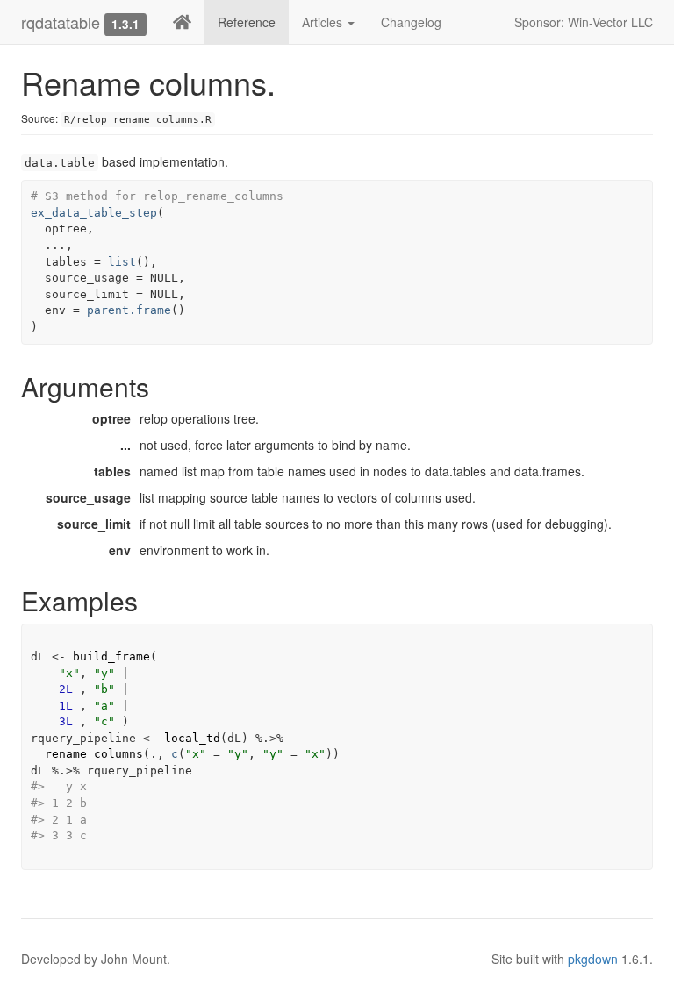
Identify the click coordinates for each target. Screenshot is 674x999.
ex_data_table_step (94, 212)
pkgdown (593, 958)
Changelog (411, 22)
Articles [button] (324, 22)
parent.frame (129, 310)
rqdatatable (60, 22)
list (122, 261)
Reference (247, 22)
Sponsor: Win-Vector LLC (583, 22)
